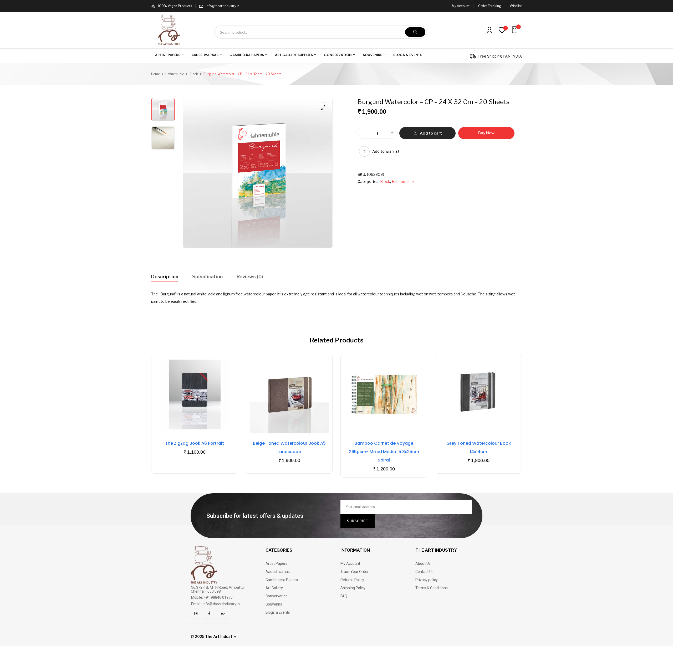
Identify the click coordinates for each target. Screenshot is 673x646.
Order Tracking (489, 6)
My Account (461, 6)
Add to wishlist (386, 151)
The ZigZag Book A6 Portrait (194, 443)
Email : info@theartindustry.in (215, 604)
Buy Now (486, 133)
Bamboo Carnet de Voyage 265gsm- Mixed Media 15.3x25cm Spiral (384, 451)
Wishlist (516, 6)
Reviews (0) (250, 276)
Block (194, 74)
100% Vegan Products (175, 6)
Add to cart (431, 133)
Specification (207, 276)
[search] (415, 32)
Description (164, 276)
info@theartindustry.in (222, 6)
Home (155, 74)
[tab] (164, 277)
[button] (515, 30)
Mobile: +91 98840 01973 (212, 597)
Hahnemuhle (174, 74)
